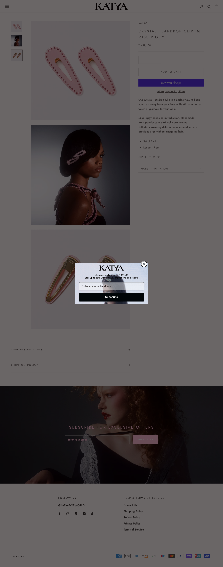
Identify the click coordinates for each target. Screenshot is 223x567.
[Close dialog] (144, 264)
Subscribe (111, 297)
